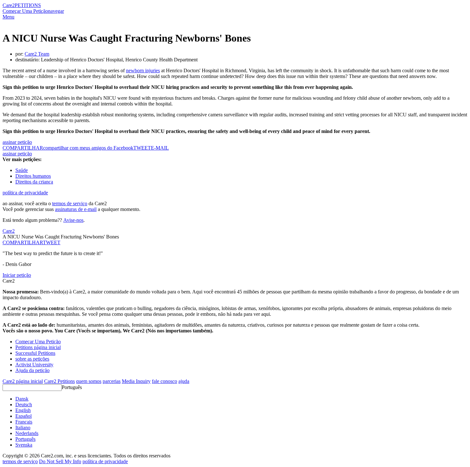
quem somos (88, 381)
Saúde (21, 170)
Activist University (34, 364)
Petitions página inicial (38, 347)
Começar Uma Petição (25, 11)
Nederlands (26, 433)
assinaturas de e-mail (76, 209)
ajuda (183, 381)
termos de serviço (69, 203)
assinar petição (17, 142)
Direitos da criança (34, 181)
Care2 (9, 5)
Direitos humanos (33, 176)
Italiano (22, 427)
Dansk (21, 398)
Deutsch (23, 404)
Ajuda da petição (32, 370)
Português (72, 387)
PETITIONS (28, 5)
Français (23, 421)
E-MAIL (160, 148)
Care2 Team (37, 54)
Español (23, 416)
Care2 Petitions (59, 381)
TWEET (142, 148)
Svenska (23, 445)
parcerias (112, 381)
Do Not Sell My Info (60, 461)
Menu (8, 16)
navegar (56, 11)
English (23, 410)
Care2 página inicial (23, 381)
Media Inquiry (136, 381)
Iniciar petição (17, 275)
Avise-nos (73, 220)
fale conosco (164, 381)
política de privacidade (25, 192)
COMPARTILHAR (23, 242)
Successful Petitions (35, 353)
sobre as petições (32, 359)
